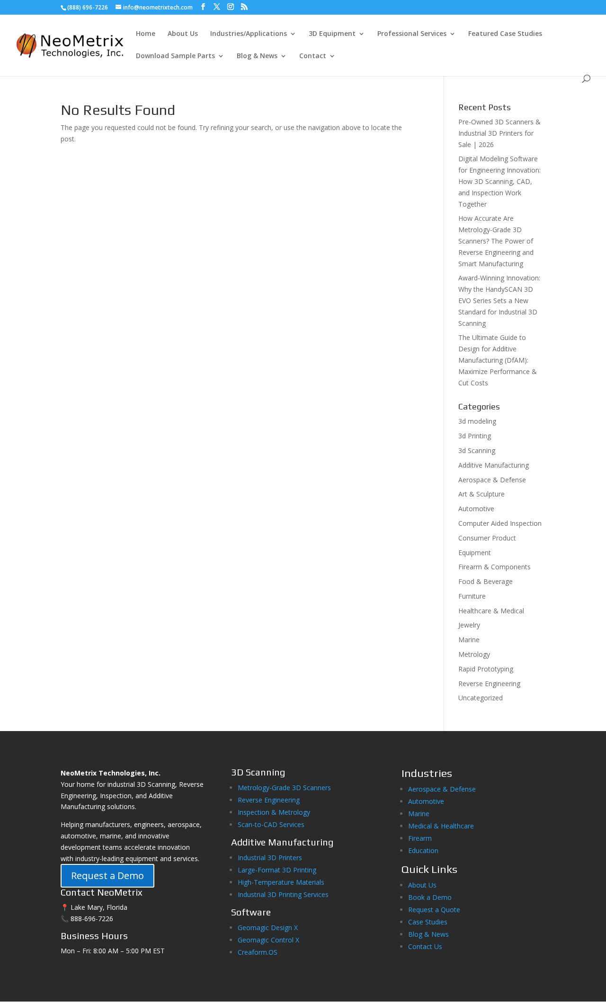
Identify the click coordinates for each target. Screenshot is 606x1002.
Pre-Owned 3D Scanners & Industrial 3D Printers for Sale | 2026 (499, 133)
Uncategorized (480, 697)
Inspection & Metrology (274, 812)
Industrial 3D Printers (270, 857)
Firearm (421, 838)
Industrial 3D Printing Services (283, 894)
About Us (183, 34)
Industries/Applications (248, 34)
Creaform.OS (257, 952)
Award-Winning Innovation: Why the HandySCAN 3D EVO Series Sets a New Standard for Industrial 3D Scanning (499, 300)
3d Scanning (476, 450)
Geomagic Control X (268, 939)
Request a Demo (107, 875)
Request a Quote (434, 909)
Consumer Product (487, 537)
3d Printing (474, 435)
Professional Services (411, 34)
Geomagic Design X (268, 927)
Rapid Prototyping (485, 668)
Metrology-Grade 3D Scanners (284, 787)
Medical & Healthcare (441, 825)
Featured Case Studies (505, 34)
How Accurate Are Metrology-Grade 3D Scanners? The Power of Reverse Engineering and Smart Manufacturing (496, 241)
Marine (469, 639)
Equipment (474, 552)
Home (145, 34)
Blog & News (257, 56)
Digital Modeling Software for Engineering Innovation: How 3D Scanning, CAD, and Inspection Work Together (499, 181)
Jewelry (469, 624)
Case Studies (427, 921)
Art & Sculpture (481, 493)
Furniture (472, 596)
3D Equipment (332, 34)
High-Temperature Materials (281, 882)
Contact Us (425, 946)
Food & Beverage (485, 581)
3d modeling (477, 421)
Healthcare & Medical (491, 610)
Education (423, 850)
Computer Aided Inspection (500, 523)
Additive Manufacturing (493, 465)
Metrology (474, 654)
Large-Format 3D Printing (277, 869)
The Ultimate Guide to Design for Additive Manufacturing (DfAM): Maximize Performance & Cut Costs (497, 360)
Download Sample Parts (175, 56)
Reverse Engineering (489, 683)
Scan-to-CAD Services (271, 824)
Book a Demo (430, 897)
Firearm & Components (494, 566)
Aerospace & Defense (492, 479)
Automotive (476, 508)
